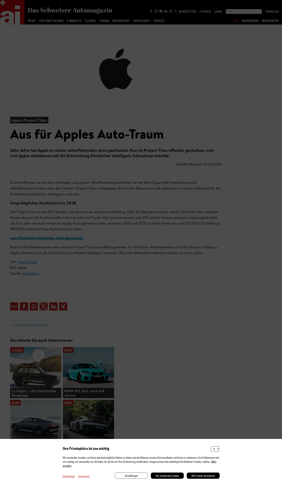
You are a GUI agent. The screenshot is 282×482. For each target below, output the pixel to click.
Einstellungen (131, 476)
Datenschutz (69, 476)
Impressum (84, 476)
